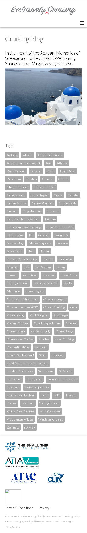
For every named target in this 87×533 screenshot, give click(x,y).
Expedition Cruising (59, 227)
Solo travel (46, 371)
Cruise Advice (17, 203)
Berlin (50, 171)
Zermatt (13, 427)
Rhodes (43, 339)
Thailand (71, 395)
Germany (61, 235)
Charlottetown (17, 187)
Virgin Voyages (50, 411)
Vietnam (28, 403)
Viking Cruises (49, 403)
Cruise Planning (42, 203)
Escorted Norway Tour (23, 219)
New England (35, 291)
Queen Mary (16, 331)
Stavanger (14, 379)
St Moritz (65, 371)
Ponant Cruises (18, 323)
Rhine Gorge (64, 331)
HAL (30, 251)
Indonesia (65, 259)
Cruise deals (67, 203)
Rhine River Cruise (20, 339)
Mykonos (13, 291)
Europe (50, 219)
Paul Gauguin (39, 315)
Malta (68, 283)
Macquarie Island (46, 283)
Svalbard (13, 387)
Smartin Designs (14, 521)
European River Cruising (24, 227)
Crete (58, 195)
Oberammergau (54, 299)
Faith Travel (15, 235)
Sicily (42, 355)
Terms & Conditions (19, 508)
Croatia (73, 195)
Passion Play (15, 315)
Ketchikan (29, 275)
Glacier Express (40, 243)
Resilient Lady (40, 331)
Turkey (12, 403)
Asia (49, 163)
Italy (26, 267)
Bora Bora (67, 171)
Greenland (14, 251)
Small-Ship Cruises (20, 371)
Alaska (27, 155)
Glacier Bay (15, 243)
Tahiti (44, 395)
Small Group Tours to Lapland (28, 363)
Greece (62, 243)
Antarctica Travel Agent (23, 163)
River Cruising (64, 339)
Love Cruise (69, 275)
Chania (63, 179)
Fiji (31, 235)
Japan (60, 267)
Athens (62, 163)
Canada (47, 179)
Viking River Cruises (21, 411)
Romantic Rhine (18, 347)
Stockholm (34, 379)
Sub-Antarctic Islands (62, 379)
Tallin (56, 395)
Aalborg (12, 155)
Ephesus (53, 211)
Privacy (44, 508)
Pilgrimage (60, 315)
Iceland (48, 259)
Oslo (73, 307)
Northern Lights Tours (22, 299)
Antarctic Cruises (50, 155)
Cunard (12, 211)
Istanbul (12, 267)
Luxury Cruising (17, 283)
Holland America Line (22, 259)
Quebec (71, 323)
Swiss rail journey (37, 387)
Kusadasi (48, 275)
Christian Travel (44, 187)
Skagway (58, 355)
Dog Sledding (32, 211)
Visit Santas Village (20, 419)
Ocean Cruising (54, 307)
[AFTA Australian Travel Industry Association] (24, 471)
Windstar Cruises (50, 419)
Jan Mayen (43, 267)
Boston (31, 179)
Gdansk (43, 235)
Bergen (35, 171)
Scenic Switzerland (20, 355)
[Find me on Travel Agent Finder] (20, 504)
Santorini (40, 347)
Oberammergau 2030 (22, 307)
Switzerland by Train (21, 395)
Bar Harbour (16, 171)
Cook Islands (16, 195)
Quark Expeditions (47, 323)
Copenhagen (39, 195)
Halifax (44, 251)
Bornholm (14, 179)
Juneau (12, 275)
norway (29, 427)
